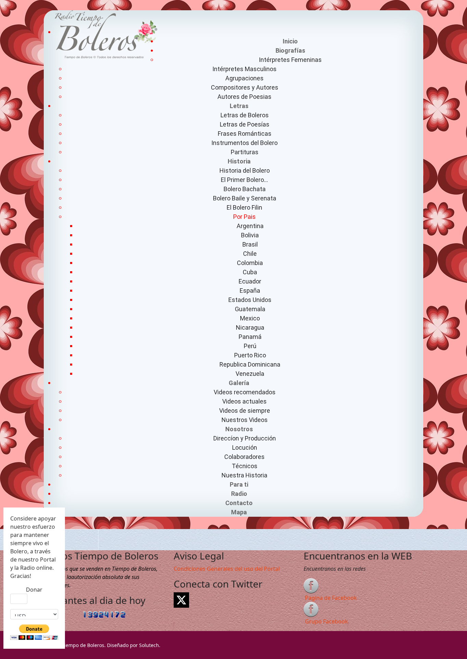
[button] (290, 50)
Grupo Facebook (326, 621)
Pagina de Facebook (331, 598)
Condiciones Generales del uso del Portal (227, 568)
